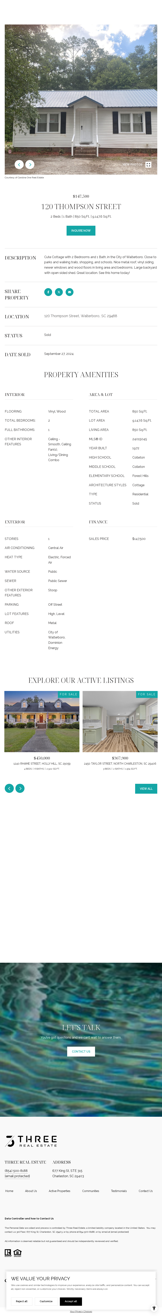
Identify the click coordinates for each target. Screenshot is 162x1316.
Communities (90, 1191)
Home (9, 1191)
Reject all (21, 1301)
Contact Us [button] (81, 1051)
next (29, 164)
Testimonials (119, 1191)
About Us (31, 1191)
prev (19, 164)
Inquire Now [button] (81, 230)
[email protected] (120, 1231)
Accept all (71, 1301)
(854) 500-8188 (16, 1171)
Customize (46, 1301)
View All (146, 788)
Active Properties (59, 1191)
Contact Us (146, 1191)
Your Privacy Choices (81, 1311)
